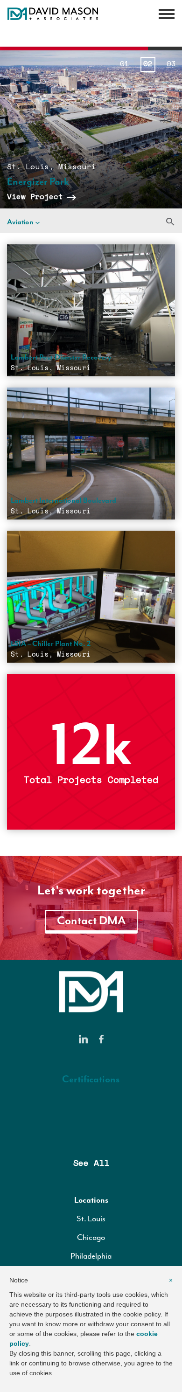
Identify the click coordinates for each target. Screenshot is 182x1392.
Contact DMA (91, 920)
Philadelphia (91, 1256)
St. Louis (91, 1218)
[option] (91, 129)
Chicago (91, 1237)
